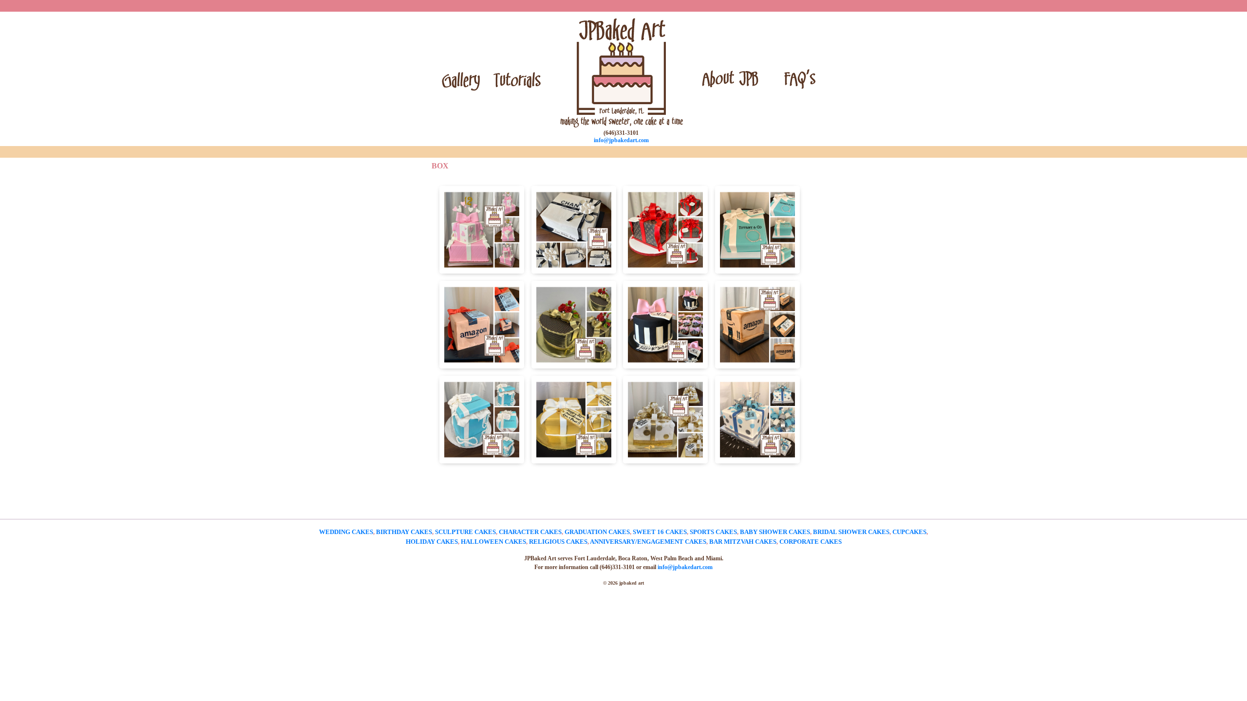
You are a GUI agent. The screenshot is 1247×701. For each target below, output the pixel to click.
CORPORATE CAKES (810, 541)
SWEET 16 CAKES (660, 531)
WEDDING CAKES (346, 531)
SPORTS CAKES (713, 531)
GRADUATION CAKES (597, 531)
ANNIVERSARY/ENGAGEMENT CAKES (648, 541)
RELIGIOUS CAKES (558, 541)
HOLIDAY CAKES (432, 541)
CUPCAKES (909, 531)
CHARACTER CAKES (530, 531)
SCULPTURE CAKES (465, 531)
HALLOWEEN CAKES (493, 541)
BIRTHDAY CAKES (404, 531)
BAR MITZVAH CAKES (742, 541)
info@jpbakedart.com (621, 140)
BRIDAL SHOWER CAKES (851, 531)
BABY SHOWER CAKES (775, 531)
